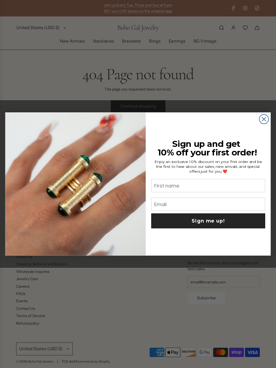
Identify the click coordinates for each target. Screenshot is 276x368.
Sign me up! (208, 221)
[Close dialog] (263, 119)
